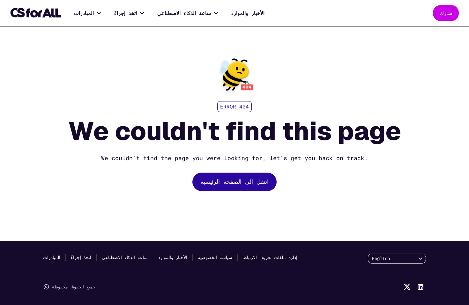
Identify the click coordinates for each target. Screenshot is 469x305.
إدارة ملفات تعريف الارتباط (270, 257)
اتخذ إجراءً (125, 13)
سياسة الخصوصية (215, 257)
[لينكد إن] (420, 286)
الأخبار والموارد (247, 13)
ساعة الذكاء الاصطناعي (184, 13)
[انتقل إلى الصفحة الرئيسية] (35, 13)
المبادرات (84, 13)
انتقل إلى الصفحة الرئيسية (234, 181)
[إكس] (407, 286)
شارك (446, 13)
